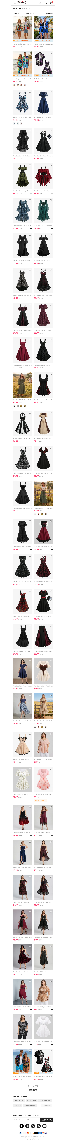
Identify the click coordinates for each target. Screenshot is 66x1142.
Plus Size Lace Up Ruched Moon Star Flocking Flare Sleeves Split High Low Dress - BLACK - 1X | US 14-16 (22, 156)
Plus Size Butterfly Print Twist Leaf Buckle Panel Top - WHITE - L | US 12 (22, 794)
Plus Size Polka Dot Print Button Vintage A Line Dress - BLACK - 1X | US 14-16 (43, 473)
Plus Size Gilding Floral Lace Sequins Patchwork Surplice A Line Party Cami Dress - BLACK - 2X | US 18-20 (43, 972)
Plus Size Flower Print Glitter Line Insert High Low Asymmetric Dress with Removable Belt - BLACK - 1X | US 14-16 (22, 295)
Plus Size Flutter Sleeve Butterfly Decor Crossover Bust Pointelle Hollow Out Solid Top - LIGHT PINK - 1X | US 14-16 (43, 759)
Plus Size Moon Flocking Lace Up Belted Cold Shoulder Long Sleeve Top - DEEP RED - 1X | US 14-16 (43, 191)
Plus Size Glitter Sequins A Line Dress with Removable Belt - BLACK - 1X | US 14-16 (22, 581)
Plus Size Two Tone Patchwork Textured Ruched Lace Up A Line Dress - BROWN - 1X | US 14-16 (43, 438)
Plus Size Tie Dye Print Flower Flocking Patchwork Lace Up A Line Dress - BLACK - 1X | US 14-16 (43, 365)
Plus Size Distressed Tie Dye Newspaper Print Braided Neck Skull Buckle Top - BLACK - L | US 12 (22, 1041)
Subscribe (47, 1120)
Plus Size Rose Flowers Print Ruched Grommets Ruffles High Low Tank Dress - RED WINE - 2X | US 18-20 (43, 867)
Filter (48, 14)
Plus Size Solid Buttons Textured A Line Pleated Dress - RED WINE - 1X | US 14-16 (22, 365)
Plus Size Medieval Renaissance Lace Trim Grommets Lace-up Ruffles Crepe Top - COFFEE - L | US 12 (43, 686)
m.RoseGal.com (23, 2)
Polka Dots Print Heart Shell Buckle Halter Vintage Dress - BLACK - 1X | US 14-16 (22, 438)
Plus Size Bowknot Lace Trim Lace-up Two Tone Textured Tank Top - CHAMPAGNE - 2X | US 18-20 (22, 759)
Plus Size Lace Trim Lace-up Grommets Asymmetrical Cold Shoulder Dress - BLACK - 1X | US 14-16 (43, 260)
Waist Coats (31, 1100)
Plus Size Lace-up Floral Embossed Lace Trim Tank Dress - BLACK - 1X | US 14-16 (22, 508)
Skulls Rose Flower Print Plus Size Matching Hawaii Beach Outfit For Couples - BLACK (43, 79)
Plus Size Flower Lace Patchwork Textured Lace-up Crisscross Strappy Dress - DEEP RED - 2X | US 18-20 (43, 832)
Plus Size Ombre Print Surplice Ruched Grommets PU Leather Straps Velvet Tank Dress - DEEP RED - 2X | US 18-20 (22, 832)
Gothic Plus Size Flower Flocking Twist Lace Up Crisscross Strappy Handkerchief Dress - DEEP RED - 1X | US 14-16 (22, 937)
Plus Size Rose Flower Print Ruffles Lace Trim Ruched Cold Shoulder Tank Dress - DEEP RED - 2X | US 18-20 (22, 902)
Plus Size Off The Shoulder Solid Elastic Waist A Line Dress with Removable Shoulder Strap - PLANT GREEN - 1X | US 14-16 (22, 400)
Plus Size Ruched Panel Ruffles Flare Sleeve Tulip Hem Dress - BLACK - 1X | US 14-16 (22, 260)
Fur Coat (17, 1105)
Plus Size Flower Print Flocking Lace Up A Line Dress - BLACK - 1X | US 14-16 (22, 473)
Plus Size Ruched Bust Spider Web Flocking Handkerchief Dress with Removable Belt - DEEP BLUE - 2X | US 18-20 (43, 937)
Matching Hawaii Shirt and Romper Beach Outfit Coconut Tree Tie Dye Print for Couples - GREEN (22, 79)
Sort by (29, 14)
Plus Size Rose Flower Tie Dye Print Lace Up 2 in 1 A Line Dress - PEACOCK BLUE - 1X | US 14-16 (22, 225)
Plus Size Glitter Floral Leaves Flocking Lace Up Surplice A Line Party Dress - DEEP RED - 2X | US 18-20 (22, 972)
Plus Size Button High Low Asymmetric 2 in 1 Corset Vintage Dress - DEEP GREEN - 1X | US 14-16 (22, 191)
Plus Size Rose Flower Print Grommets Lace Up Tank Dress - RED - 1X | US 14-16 (22, 616)
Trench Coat (19, 1100)
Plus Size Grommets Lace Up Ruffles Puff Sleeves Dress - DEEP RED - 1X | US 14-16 (43, 546)
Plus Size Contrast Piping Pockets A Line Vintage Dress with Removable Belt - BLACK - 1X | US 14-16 (43, 616)
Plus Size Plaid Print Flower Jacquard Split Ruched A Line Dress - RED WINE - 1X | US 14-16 (43, 330)
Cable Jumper (30, 1105)
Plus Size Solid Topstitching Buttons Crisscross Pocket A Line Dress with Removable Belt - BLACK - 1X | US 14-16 (43, 156)
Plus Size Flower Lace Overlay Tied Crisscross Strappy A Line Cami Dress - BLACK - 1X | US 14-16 (43, 295)
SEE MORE (33, 1090)
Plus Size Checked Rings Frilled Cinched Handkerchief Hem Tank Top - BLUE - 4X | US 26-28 (22, 117)
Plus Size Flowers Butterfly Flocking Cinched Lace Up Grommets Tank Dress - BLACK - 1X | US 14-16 (22, 651)
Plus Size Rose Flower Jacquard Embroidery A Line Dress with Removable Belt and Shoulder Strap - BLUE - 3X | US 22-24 (22, 686)
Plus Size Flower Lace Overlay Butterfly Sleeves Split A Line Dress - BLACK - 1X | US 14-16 (22, 546)
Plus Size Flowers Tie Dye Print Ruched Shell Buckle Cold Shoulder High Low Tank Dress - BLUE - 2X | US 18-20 (22, 721)
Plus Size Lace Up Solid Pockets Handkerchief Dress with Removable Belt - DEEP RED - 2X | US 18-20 (22, 1007)
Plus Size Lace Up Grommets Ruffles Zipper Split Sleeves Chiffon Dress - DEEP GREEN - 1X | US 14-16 (43, 225)
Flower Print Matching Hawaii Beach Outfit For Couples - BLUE (43, 44)
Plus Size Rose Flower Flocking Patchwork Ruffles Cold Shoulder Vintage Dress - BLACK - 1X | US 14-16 (22, 330)
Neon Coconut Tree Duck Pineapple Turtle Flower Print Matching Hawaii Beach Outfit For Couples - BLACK (22, 1076)
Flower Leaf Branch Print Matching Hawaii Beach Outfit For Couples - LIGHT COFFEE (22, 44)
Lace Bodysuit (45, 1100)
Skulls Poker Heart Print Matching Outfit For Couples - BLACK (43, 1076)
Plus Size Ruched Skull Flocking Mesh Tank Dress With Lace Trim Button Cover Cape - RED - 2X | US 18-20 (43, 902)
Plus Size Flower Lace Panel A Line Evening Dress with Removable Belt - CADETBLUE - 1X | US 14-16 (43, 117)
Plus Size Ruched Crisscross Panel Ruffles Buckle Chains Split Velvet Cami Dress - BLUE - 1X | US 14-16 (22, 867)
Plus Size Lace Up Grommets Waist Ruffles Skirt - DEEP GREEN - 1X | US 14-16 (43, 508)
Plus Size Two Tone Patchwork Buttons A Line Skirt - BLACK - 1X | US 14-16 (43, 651)
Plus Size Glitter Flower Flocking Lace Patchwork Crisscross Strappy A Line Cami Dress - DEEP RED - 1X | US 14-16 (43, 581)
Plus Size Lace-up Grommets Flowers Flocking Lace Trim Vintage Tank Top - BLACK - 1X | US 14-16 (43, 400)
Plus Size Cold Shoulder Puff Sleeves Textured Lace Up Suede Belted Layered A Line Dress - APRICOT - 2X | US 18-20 (43, 721)
